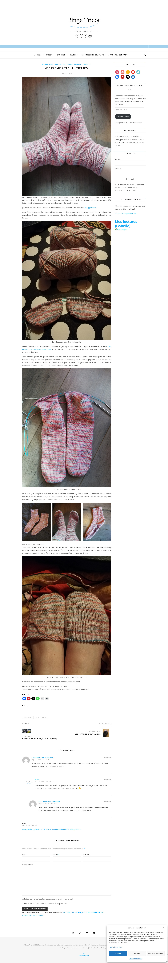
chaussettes (27, 717)
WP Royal (104, 948)
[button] (163, 928)
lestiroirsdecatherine (42, 757)
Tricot (49, 55)
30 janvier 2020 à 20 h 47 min (44, 782)
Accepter (118, 953)
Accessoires (47, 64)
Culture (74, 55)
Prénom (118, 169)
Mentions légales (82, 948)
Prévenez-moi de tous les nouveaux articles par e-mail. (46, 903)
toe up (44, 717)
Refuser (137, 953)
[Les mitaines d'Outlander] (107, 733)
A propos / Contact (117, 55)
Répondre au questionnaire (125, 213)
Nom (24, 854)
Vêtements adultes (82, 64)
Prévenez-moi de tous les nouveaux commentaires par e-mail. (48, 899)
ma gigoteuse (90, 207)
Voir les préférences (155, 953)
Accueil (37, 55)
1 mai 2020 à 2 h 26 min (29, 826)
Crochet (61, 55)
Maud (27, 723)
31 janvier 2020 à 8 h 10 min (47, 804)
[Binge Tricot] (84, 21)
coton (37, 717)
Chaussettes (59, 64)
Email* (117, 159)
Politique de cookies (135, 959)
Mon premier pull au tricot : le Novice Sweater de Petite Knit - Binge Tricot (51, 829)
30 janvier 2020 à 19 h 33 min (41, 760)
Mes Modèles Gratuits (93, 55)
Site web (86, 854)
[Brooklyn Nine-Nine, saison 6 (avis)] (26, 731)
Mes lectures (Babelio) (126, 224)
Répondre (107, 757)
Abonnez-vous (123, 116)
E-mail (56, 854)
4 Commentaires (105, 723)
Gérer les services (116, 947)
